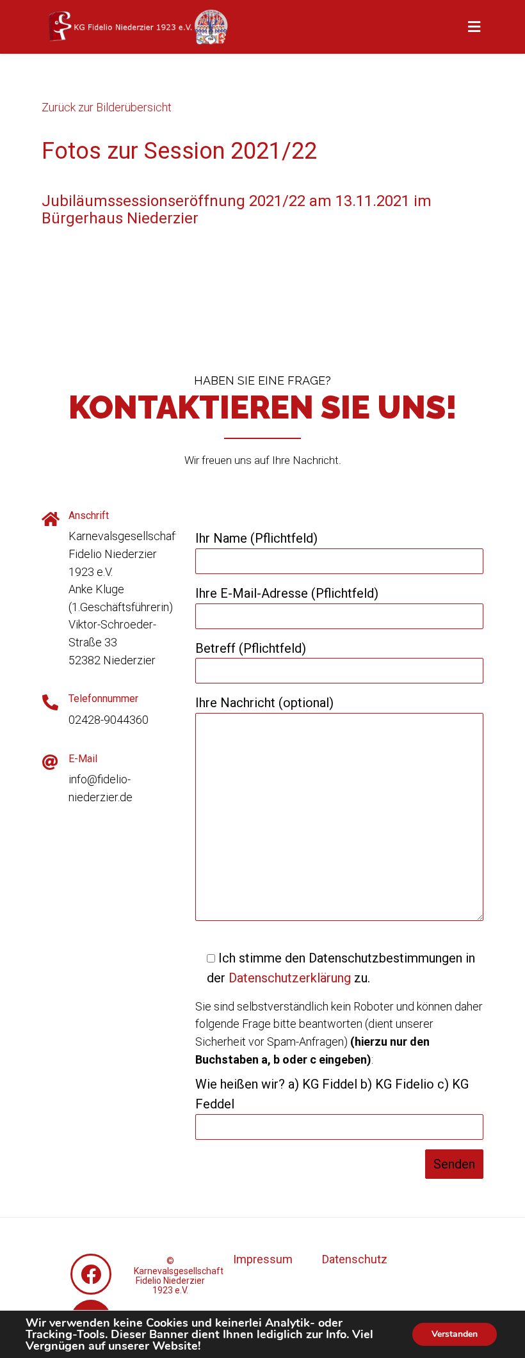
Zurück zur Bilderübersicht (107, 107)
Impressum (263, 1259)
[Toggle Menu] (474, 27)
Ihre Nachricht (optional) (264, 702)
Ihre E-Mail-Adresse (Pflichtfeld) (286, 593)
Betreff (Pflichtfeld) (250, 648)
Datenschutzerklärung (290, 978)
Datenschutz (354, 1259)
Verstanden (455, 1334)
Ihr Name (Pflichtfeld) (256, 538)
